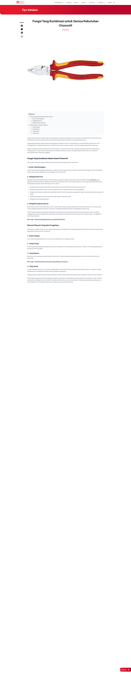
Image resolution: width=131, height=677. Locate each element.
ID (111, 2)
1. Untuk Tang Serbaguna (37, 118)
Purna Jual (91, 2)
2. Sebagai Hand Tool (36, 120)
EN (109, 2)
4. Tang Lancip (35, 133)
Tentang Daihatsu (58, 2)
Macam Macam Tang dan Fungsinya (39, 125)
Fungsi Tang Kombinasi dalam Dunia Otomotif (41, 116)
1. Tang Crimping (35, 127)
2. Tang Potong (35, 129)
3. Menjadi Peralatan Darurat (38, 122)
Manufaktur (68, 2)
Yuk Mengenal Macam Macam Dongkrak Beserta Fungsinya (51, 261)
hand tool (93, 180)
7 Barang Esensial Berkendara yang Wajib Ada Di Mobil (49, 219)
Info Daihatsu (101, 2)
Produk (75, 2)
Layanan (83, 2)
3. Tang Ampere (35, 131)
